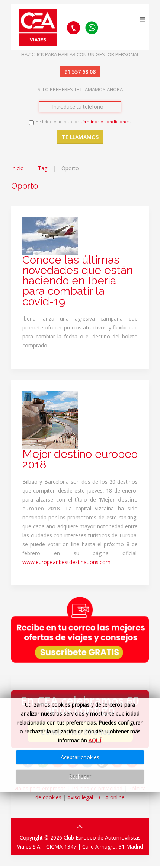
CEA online (112, 797)
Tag (42, 168)
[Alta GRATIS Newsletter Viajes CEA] (80, 629)
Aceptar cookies (80, 757)
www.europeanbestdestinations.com (66, 562)
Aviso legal (80, 797)
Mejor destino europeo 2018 (80, 459)
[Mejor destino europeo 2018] (50, 419)
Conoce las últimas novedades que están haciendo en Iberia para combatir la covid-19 (77, 280)
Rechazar (80, 776)
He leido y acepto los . (83, 121)
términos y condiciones (105, 121)
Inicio (17, 168)
